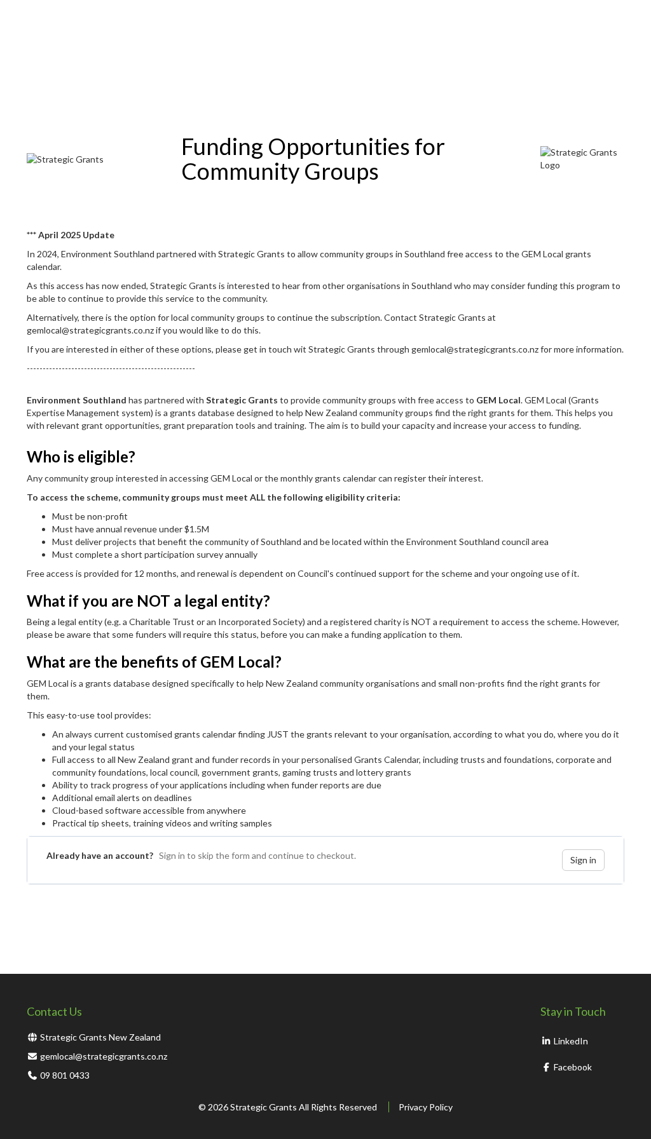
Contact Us (54, 1011)
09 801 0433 (65, 1075)
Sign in (583, 859)
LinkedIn (570, 1040)
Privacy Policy (426, 1107)
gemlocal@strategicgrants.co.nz (103, 1056)
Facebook (572, 1066)
